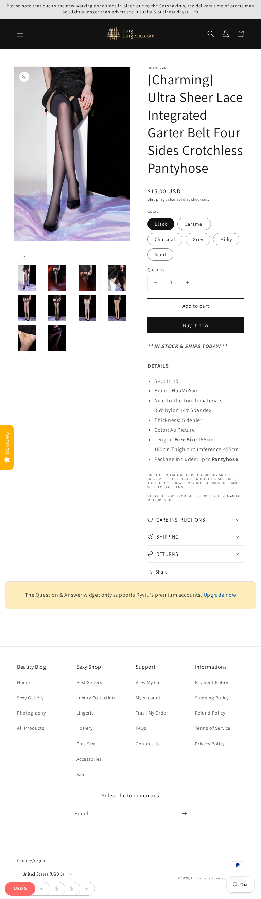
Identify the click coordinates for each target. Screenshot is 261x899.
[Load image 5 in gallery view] (27, 308)
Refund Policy (210, 713)
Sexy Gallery (30, 697)
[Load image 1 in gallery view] (27, 278)
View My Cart (149, 682)
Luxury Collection (95, 697)
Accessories (89, 759)
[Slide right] (24, 358)
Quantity (155, 269)
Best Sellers (89, 682)
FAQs (141, 728)
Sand (160, 254)
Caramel (194, 224)
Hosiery (84, 728)
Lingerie (85, 713)
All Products (30, 728)
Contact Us (148, 744)
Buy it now (196, 325)
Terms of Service (213, 728)
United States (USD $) (43, 874)
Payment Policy (211, 682)
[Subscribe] (184, 813)
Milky (226, 239)
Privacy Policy (210, 744)
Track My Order (152, 713)
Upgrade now (220, 594)
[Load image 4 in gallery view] (117, 278)
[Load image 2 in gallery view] (57, 278)
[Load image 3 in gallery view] (87, 278)
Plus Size (86, 744)
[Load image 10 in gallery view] (57, 338)
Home (23, 682)
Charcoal (165, 239)
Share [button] (161, 572)
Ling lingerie (201, 878)
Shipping (156, 199)
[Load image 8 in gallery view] (117, 308)
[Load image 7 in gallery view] (87, 308)
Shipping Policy (212, 697)
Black (161, 224)
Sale (81, 774)
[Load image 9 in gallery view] (27, 338)
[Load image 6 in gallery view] (57, 308)
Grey (198, 239)
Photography (31, 713)
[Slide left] (24, 257)
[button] (20, 33)
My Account (148, 697)
